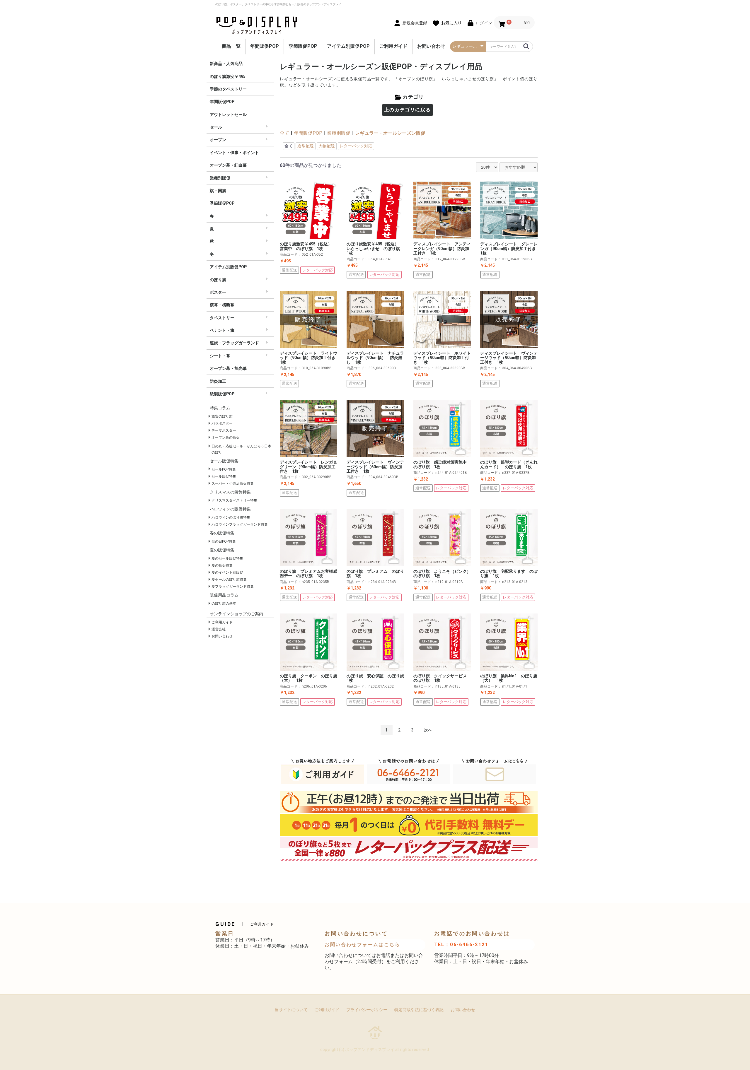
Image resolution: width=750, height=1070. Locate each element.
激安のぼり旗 (222, 416)
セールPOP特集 (224, 469)
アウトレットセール (228, 114)
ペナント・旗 (222, 330)
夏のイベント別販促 (227, 572)
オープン (218, 139)
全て (284, 133)
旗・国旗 (218, 190)
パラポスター (222, 423)
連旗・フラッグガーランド (234, 343)
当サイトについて (291, 1009)
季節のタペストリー (228, 89)
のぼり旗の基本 (224, 603)
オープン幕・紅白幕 (228, 165)
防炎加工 (218, 381)
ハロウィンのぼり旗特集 (231, 517)
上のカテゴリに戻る (407, 109)
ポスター (218, 292)
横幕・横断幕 (222, 304)
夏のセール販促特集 (227, 558)
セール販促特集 (224, 476)
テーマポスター (224, 430)
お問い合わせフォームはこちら (362, 944)
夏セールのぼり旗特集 (229, 579)
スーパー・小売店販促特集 (233, 483)
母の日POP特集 (224, 541)
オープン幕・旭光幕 (228, 368)
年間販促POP (264, 46)
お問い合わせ (431, 46)
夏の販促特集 (222, 565)
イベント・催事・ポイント (234, 152)
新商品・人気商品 (226, 63)
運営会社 (219, 629)
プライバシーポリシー (366, 1009)
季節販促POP (303, 46)
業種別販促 (220, 178)
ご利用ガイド (393, 46)
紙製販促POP (222, 394)
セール (216, 127)
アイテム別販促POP (348, 46)
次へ (428, 730)
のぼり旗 (218, 279)
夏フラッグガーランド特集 (233, 586)
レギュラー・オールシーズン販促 (390, 133)
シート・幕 (220, 355)
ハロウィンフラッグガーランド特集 (240, 524)
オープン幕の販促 (226, 437)
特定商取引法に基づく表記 (419, 1009)
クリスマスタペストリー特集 (234, 500)
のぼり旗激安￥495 (228, 76)
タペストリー (222, 317)
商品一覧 (231, 46)
